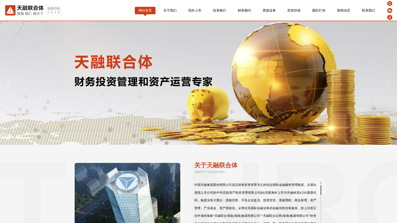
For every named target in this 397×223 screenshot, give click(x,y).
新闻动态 (343, 10)
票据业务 (269, 10)
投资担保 (294, 10)
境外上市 (194, 10)
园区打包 (318, 10)
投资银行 (219, 10)
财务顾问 (244, 10)
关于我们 (170, 10)
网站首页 (145, 10)
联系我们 (368, 10)
